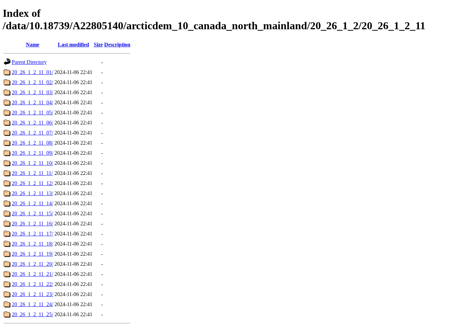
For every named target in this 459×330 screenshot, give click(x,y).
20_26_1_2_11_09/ (32, 153)
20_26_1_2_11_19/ (32, 254)
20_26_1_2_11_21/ (32, 274)
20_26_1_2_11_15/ (32, 213)
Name (32, 44)
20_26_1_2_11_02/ (32, 82)
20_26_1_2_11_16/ (32, 223)
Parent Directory (29, 62)
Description (117, 44)
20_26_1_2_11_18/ (32, 244)
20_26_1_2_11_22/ (32, 284)
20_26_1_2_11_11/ (32, 173)
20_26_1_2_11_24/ (32, 304)
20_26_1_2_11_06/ (32, 122)
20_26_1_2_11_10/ (32, 163)
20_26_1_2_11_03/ (32, 92)
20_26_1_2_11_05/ (32, 112)
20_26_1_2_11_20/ (32, 264)
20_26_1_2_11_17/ (32, 233)
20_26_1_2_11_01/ (32, 72)
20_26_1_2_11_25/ (32, 314)
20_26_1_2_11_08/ (32, 143)
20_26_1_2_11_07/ (32, 133)
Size (98, 44)
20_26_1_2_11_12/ (32, 183)
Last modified (73, 44)
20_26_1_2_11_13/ (32, 193)
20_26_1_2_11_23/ (32, 294)
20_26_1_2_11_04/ (32, 102)
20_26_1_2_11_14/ (32, 203)
